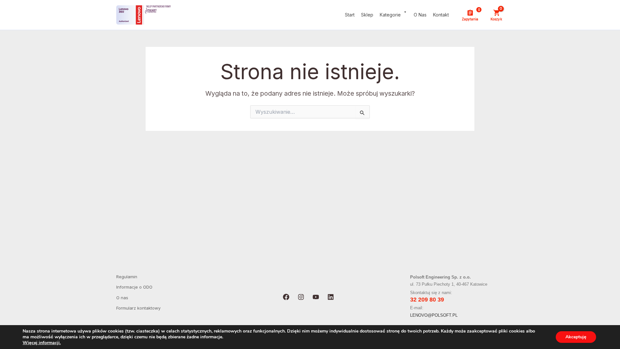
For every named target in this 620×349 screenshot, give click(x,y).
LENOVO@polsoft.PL (434, 315)
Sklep (367, 14)
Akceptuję (575, 337)
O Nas (420, 14)
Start (350, 14)
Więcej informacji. (42, 343)
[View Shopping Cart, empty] (496, 14)
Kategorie (390, 14)
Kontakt (441, 14)
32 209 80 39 (427, 299)
